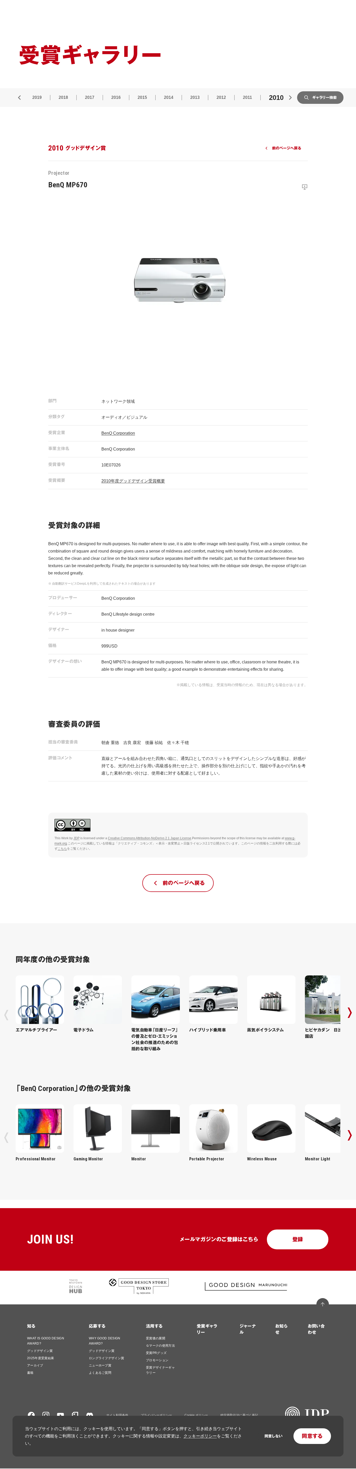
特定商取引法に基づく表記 (239, 1415)
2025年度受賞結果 (40, 1358)
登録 (297, 1239)
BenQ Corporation (118, 433)
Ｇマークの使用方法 (160, 1345)
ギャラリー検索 (324, 97)
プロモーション (157, 1360)
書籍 (30, 1373)
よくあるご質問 (100, 1373)
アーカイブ (35, 1365)
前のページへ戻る (286, 148)
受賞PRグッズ (156, 1353)
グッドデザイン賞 (40, 1351)
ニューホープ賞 (100, 1365)
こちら (62, 848)
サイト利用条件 (117, 1415)
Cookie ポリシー (196, 1415)
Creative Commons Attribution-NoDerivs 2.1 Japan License (149, 838)
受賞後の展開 (155, 1338)
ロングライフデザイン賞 (106, 1358)
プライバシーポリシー (156, 1415)
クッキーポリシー (200, 1436)
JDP (76, 838)
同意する (312, 1436)
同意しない (274, 1436)
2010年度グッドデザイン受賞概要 (133, 481)
